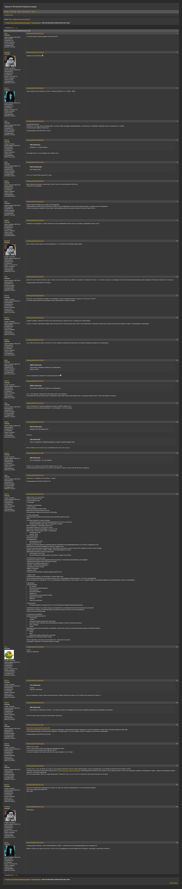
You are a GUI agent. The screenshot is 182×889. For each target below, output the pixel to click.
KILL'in (6, 88)
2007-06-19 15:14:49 (38, 806)
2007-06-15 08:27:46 (38, 702)
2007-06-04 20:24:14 (38, 121)
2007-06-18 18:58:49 (38, 765)
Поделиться (30, 33)
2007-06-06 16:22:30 (38, 220)
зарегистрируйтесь (25, 19)
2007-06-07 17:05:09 (38, 422)
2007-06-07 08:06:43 (38, 295)
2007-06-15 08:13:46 (38, 680)
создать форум (173, 882)
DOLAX (6, 140)
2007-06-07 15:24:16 (38, 403)
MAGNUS (7, 52)
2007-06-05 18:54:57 (38, 181)
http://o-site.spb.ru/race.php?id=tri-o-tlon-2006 (38, 727)
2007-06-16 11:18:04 (38, 724)
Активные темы (8, 14)
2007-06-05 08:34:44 (38, 140)
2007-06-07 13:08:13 (38, 360)
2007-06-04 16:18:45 (38, 88)
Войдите (15, 19)
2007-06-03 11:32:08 (38, 52)
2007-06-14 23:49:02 (38, 646)
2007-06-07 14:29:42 (38, 381)
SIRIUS (6, 181)
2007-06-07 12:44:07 (38, 339)
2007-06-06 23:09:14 (38, 276)
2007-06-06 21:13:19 (38, 241)
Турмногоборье (36, 23)
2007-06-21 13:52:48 (38, 842)
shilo (5, 33)
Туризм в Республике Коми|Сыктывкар (18, 23)
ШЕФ (6, 162)
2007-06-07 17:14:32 (38, 453)
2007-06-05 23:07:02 (38, 201)
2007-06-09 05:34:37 (38, 475)
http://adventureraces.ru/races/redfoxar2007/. (69, 770)
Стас (5, 647)
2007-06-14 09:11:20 (38, 494)
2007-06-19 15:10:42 (38, 784)
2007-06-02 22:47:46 (38, 33)
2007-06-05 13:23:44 (38, 162)
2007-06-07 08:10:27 (38, 317)
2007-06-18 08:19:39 (38, 743)
